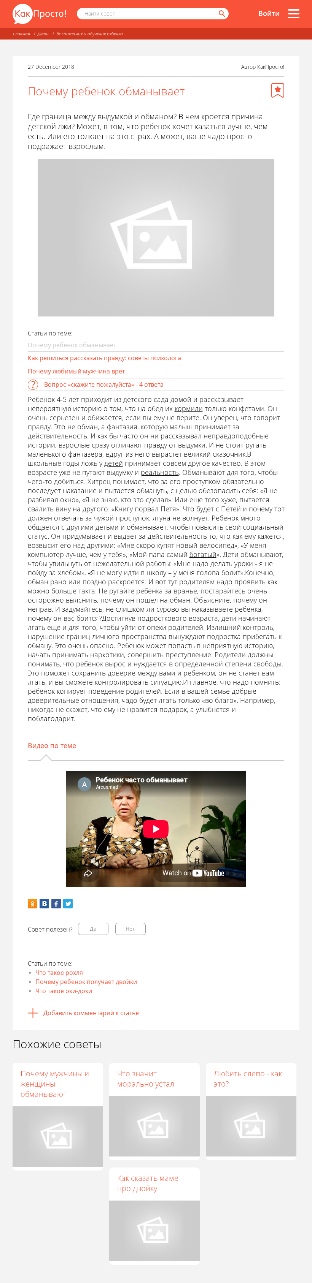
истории (41, 444)
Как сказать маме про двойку (147, 1183)
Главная (21, 33)
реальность (160, 472)
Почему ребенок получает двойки (86, 982)
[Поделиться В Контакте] (44, 903)
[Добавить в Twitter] (68, 903)
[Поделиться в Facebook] (56, 903)
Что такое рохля (59, 972)
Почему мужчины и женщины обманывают (55, 1083)
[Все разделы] (293, 13)
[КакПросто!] (39, 14)
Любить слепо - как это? (248, 1078)
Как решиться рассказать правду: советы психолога (104, 358)
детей (113, 463)
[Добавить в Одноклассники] (32, 903)
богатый (202, 554)
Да (93, 928)
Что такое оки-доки (63, 991)
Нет (130, 928)
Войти (269, 13)
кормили (189, 408)
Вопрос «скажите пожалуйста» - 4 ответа (104, 384)
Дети (43, 33)
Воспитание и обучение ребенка (89, 33)
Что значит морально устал (145, 1078)
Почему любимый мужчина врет (76, 371)
